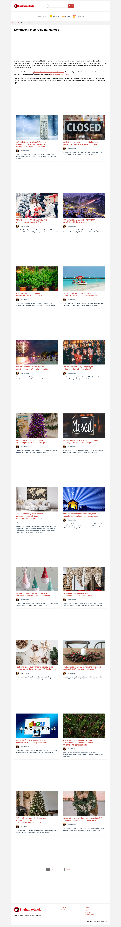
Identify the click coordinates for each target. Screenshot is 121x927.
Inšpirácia (56, 16)
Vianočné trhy (80, 16)
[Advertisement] (60, 45)
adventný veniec (58, 72)
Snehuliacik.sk (15, 23)
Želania (67, 16)
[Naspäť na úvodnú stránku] (25, 6)
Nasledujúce (69, 869)
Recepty (44, 16)
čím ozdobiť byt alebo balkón (59, 74)
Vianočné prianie (89, 914)
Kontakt (63, 907)
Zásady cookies (66, 910)
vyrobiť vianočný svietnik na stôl (42, 72)
